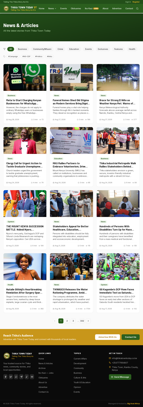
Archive (42, 368)
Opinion (77, 387)
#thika (49, 56)
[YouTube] (32, 376)
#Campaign (13, 56)
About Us (43, 382)
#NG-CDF (26, 56)
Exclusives (103, 49)
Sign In (128, 2)
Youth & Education (82, 382)
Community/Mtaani (42, 49)
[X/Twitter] (11, 376)
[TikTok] (27, 376)
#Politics (38, 56)
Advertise (116, 8)
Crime (60, 49)
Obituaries (76, 8)
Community (79, 368)
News (51, 8)
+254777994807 (120, 363)
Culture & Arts (80, 377)
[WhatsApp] (16, 376)
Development (80, 363)
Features (118, 49)
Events (63, 8)
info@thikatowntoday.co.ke (124, 358)
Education (74, 49)
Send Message (121, 377)
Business (22, 49)
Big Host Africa (133, 404)
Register (136, 2)
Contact (129, 8)
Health (132, 49)
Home (41, 8)
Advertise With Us (107, 337)
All (10, 49)
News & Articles (46, 363)
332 (82, 321)
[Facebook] (5, 376)
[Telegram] (21, 376)
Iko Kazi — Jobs (46, 373)
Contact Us (130, 337)
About (105, 8)
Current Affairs (80, 358)
